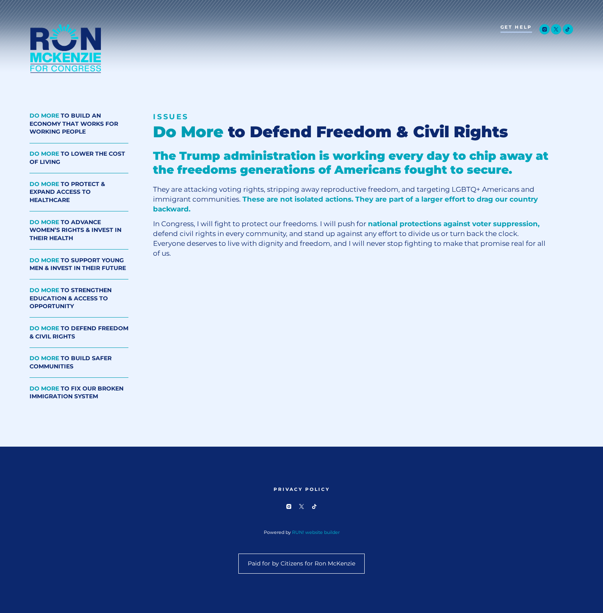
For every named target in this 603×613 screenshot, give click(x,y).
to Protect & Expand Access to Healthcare (67, 192)
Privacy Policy (302, 489)
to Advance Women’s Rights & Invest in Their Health (75, 230)
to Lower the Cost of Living (77, 158)
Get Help (516, 27)
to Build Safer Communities (71, 362)
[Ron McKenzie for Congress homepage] (65, 48)
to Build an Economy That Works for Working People (74, 123)
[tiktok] (568, 29)
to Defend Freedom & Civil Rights (79, 332)
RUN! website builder (316, 532)
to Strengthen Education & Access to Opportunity (71, 298)
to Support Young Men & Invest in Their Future (78, 264)
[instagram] (544, 29)
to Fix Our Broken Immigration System (76, 392)
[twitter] (556, 29)
